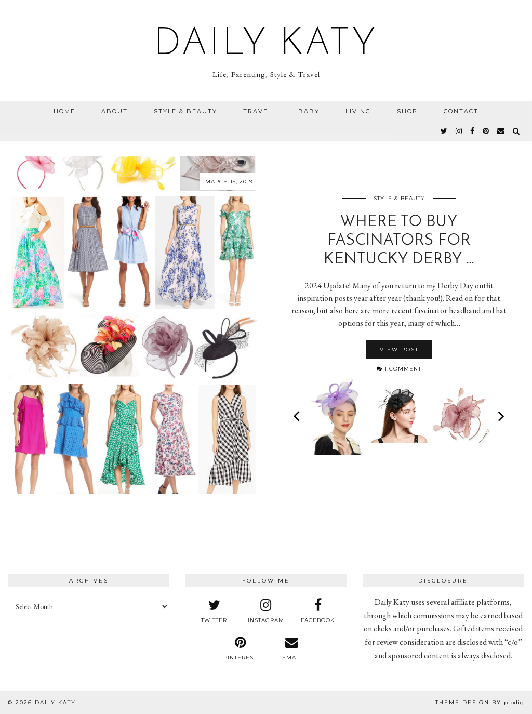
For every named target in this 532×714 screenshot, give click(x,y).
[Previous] (297, 416)
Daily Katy (266, 44)
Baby (309, 111)
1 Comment (401, 368)
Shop (407, 111)
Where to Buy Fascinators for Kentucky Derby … (399, 241)
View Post (399, 349)
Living (358, 111)
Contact (461, 111)
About (114, 111)
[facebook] (472, 131)
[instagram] (459, 131)
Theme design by (479, 702)
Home (64, 111)
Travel (257, 111)
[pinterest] (486, 131)
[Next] (500, 416)
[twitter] (444, 131)
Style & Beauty (185, 111)
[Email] (501, 131)
